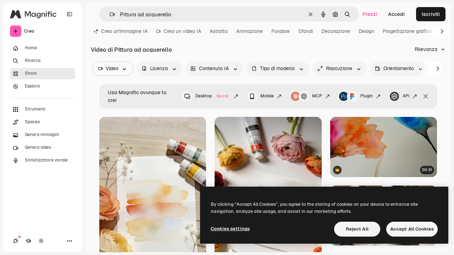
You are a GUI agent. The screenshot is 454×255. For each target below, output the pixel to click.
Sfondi (305, 31)
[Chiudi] (425, 96)
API (406, 96)
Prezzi (369, 14)
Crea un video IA (182, 31)
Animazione (249, 31)
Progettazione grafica (407, 31)
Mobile (267, 96)
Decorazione (335, 31)
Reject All (357, 229)
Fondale (280, 31)
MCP (317, 96)
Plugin (366, 96)
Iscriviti (431, 14)
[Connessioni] (15, 240)
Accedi (396, 14)
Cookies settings (230, 229)
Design (366, 31)
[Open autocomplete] (109, 14)
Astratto (219, 31)
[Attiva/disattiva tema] (41, 240)
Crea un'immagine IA (124, 31)
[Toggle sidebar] (69, 14)
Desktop (211, 96)
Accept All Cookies (412, 229)
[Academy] (28, 240)
